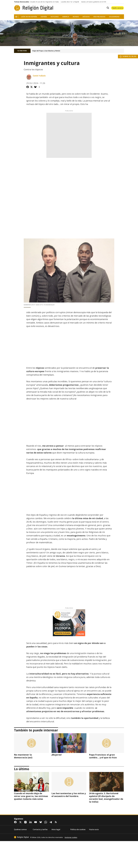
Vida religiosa (99, 17)
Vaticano (55, 17)
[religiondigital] (21, 837)
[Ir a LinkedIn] (31, 822)
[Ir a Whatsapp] (46, 822)
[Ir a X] (21, 822)
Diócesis (86, 17)
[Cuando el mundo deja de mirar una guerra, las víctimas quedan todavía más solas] (31, 782)
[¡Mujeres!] (69, 743)
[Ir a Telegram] (51, 822)
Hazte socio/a (117, 8)
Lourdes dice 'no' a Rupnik (70, 2)
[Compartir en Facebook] (27, 87)
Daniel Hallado (39, 75)
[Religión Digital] (33, 8)
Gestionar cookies (71, 837)
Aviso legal (56, 829)
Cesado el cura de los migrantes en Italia (44, 2)
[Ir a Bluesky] (41, 822)
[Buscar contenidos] (107, 7)
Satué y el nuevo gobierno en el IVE (93, 2)
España (44, 17)
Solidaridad (114, 17)
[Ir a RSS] (56, 822)
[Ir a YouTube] (36, 822)
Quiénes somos (20, 829)
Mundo (76, 17)
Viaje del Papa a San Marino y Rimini (46, 51)
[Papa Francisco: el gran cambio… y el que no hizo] (106, 743)
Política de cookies (77, 829)
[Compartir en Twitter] (31, 87)
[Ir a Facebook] (15, 822)
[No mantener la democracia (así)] (31, 743)
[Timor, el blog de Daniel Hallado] (69, 33)
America (65, 17)
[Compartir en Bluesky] (35, 87)
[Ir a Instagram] (26, 822)
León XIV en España (29, 17)
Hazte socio (94, 829)
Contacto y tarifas (40, 829)
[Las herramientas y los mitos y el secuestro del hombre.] (69, 782)
